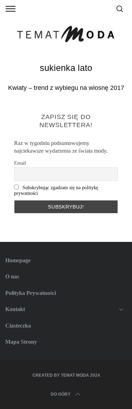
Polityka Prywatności (30, 293)
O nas (12, 276)
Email (20, 163)
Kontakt (15, 309)
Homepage (18, 260)
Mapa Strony (21, 342)
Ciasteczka (18, 326)
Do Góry (60, 394)
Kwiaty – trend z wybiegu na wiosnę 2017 (66, 87)
